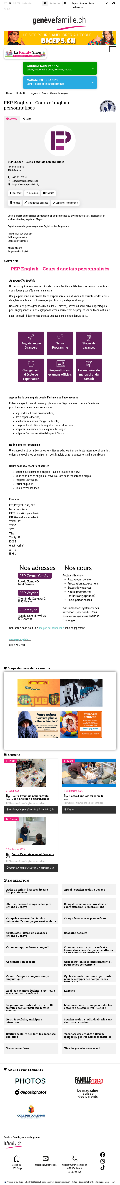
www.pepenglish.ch (20, 639)
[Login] (113, 3)
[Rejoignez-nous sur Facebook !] (102, 1154)
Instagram (33, 193)
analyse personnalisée (51, 628)
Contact (74, 1182)
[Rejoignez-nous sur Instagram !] (102, 1161)
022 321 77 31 (19, 177)
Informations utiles (102, 1182)
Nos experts (83, 1182)
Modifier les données (37, 202)
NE (14, 3)
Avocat (83, 3)
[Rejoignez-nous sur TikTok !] (102, 1167)
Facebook (16, 193)
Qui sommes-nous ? (62, 1182)
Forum (113, 1182)
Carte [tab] (28, 118)
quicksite (19, 1182)
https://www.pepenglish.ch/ (25, 184)
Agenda (16, 202)
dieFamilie (27, 3)
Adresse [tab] (13, 118)
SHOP (7, 9)
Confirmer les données (66, 202)
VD (5, 3)
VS (18, 3)
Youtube (50, 193)
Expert (75, 3)
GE (10, 3)
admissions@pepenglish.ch (25, 180)
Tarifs (91, 1182)
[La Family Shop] (25, 53)
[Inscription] (107, 3)
